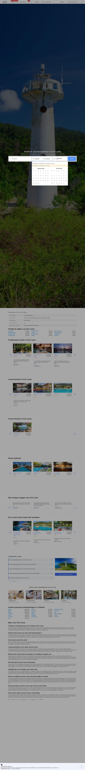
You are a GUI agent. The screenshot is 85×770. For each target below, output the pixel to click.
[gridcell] (36, 173)
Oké (81, 766)
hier (10, 768)
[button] (33, 168)
